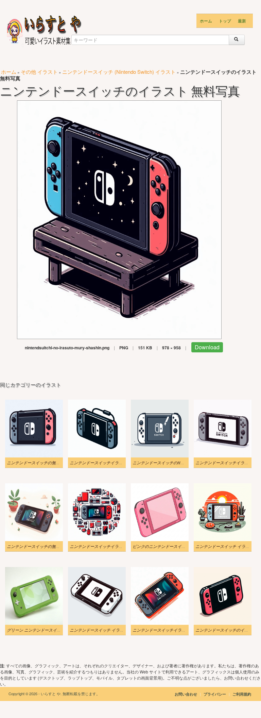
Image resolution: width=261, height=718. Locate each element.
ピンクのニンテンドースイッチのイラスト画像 (175, 546)
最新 (242, 20)
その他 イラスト (39, 71)
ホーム (206, 20)
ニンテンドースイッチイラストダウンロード (173, 630)
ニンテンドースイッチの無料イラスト (41, 546)
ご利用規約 (241, 694)
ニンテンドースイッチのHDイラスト (166, 462)
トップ (225, 20)
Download (207, 347)
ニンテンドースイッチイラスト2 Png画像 (107, 462)
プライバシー (215, 694)
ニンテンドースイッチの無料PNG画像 (41, 462)
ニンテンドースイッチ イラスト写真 (103, 630)
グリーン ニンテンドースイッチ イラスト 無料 (49, 630)
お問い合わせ (186, 694)
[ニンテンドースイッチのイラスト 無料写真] (119, 219)
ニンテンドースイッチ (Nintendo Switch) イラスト (119, 71)
